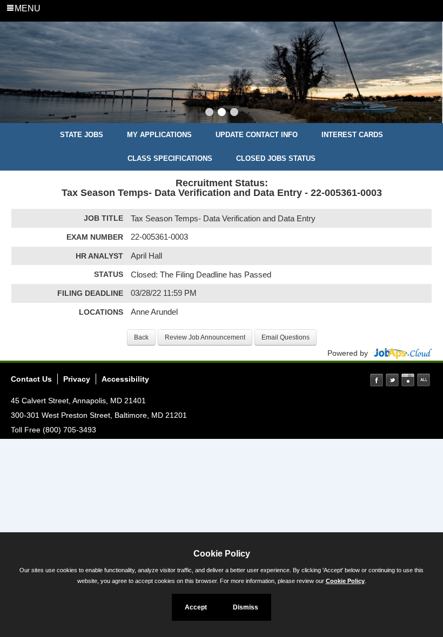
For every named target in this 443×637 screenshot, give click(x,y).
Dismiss (245, 607)
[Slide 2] (222, 113)
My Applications (159, 135)
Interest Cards (352, 135)
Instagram (407, 380)
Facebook (376, 380)
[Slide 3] (234, 113)
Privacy (76, 379)
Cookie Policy (345, 581)
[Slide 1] (209, 113)
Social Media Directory (423, 380)
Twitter (392, 380)
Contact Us (31, 379)
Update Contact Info (257, 135)
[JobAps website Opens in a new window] (401, 353)
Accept (196, 607)
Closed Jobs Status (276, 158)
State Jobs (81, 135)
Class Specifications (169, 158)
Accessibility (125, 379)
